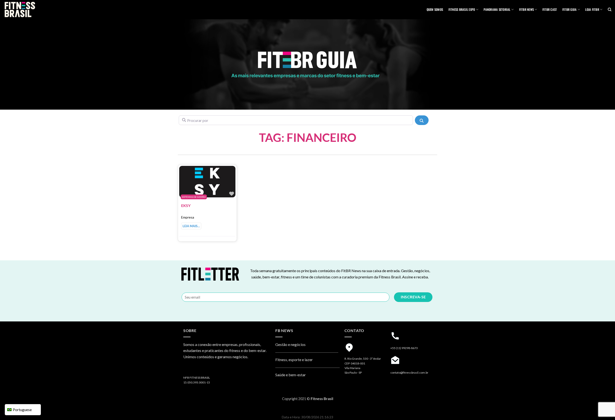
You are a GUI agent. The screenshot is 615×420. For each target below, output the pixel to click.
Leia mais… (191, 226)
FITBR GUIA (569, 9)
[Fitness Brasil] (28, 9)
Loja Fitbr (592, 9)
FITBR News (526, 9)
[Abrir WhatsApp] (603, 408)
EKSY (186, 205)
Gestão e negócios (290, 344)
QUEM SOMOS (435, 9)
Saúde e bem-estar (290, 374)
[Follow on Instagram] (187, 369)
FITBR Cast (549, 9)
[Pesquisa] (609, 9)
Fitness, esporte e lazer (294, 359)
